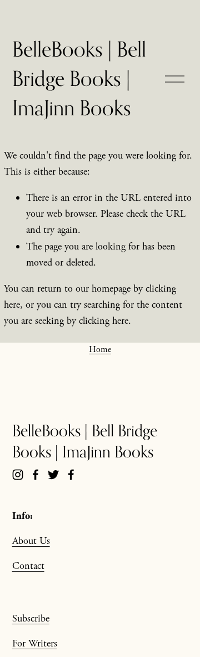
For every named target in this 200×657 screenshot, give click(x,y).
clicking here (103, 320)
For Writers (34, 643)
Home (100, 349)
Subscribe (30, 618)
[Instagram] (17, 474)
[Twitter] (53, 474)
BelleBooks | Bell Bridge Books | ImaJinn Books (79, 78)
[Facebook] (35, 474)
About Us (31, 540)
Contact (28, 565)
